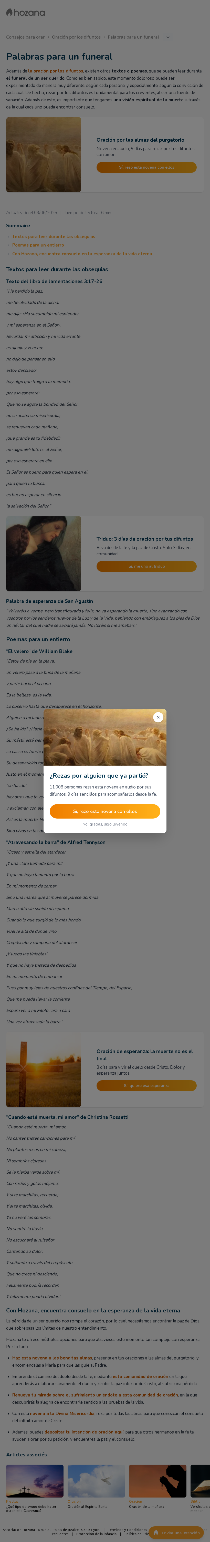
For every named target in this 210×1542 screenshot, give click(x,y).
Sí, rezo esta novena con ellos (105, 811)
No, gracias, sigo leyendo (105, 824)
